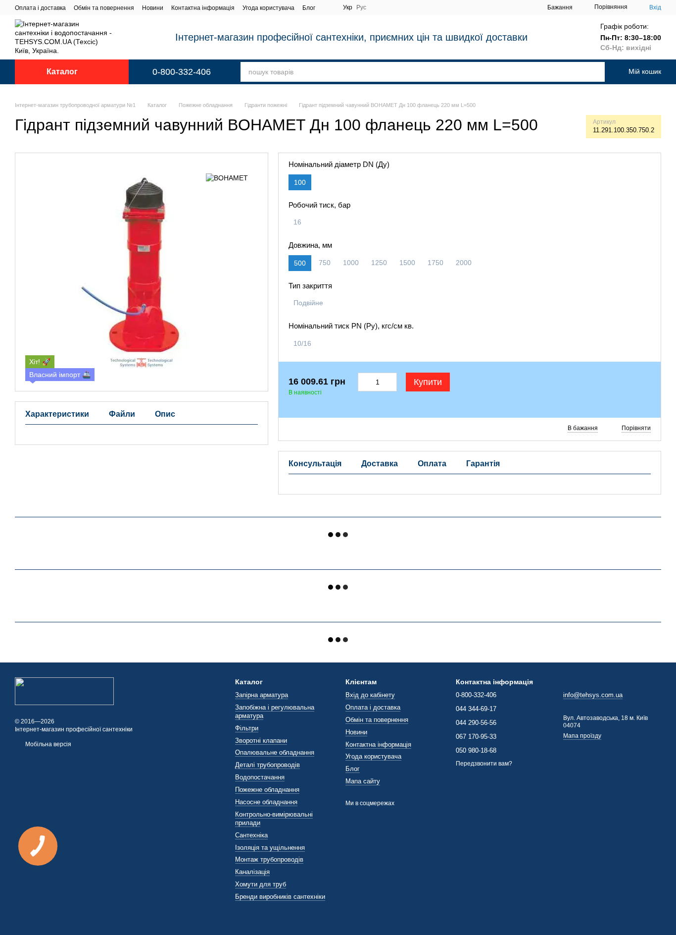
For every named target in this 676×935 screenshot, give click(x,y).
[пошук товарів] (586, 72)
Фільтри (246, 728)
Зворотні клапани (261, 740)
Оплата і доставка (40, 7)
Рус (361, 7)
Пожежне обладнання (267, 789)
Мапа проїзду (582, 735)
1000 (351, 263)
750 (325, 263)
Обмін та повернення (104, 7)
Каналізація (252, 872)
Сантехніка (251, 835)
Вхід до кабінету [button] (370, 695)
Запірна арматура (261, 695)
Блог (308, 7)
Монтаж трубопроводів (269, 859)
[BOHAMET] (226, 177)
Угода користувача (268, 7)
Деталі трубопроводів (267, 765)
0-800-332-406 (181, 71)
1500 (407, 263)
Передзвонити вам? (484, 763)
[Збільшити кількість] (391, 382)
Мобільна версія (47, 744)
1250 (379, 263)
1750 (435, 263)
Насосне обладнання (266, 802)
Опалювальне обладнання (274, 752)
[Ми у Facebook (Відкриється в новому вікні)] (329, 7)
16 (297, 222)
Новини (152, 7)
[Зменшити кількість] (363, 382)
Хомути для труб (260, 884)
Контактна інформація (203, 7)
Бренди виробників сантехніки (280, 896)
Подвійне (308, 303)
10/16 (302, 343)
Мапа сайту (362, 781)
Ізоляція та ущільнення (270, 847)
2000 (464, 263)
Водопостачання (260, 777)
